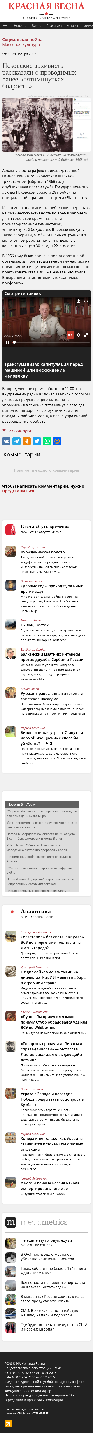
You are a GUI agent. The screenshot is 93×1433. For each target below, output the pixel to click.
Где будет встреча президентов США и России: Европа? (54, 1327)
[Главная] (46, 11)
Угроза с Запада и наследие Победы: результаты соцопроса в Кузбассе (52, 1099)
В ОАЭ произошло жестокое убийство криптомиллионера (47, 1256)
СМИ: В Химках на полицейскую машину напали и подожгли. (49, 1313)
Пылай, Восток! (35, 625)
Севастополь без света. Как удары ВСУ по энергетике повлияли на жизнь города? (53, 942)
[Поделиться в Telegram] (16, 441)
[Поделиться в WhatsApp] (47, 441)
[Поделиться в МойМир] (57, 441)
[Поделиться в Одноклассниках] (27, 441)
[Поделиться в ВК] (6, 441)
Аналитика (54, 25)
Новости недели (32, 581)
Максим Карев (31, 620)
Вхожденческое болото (43, 552)
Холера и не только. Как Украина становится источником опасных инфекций (52, 1144)
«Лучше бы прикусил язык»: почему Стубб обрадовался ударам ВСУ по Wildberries (54, 1022)
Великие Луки (19, 431)
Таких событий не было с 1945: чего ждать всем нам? (53, 1270)
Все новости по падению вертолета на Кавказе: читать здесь (53, 1284)
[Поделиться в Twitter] (37, 441)
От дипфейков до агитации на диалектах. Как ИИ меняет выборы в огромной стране (53, 977)
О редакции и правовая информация (34, 1400)
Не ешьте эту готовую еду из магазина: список (46, 1242)
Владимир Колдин (33, 649)
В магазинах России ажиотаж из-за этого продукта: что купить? (53, 1299)
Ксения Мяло (30, 689)
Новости (20, 25)
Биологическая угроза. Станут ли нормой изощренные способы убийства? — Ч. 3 (52, 738)
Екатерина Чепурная (36, 932)
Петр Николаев (32, 1089)
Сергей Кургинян (33, 547)
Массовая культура (21, 44)
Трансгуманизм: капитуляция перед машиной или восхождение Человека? (44, 370)
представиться (18, 491)
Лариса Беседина (33, 728)
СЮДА (21, 1413)
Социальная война (22, 39)
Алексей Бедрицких (34, 1012)
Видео (36, 25)
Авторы (72, 25)
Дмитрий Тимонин (34, 967)
